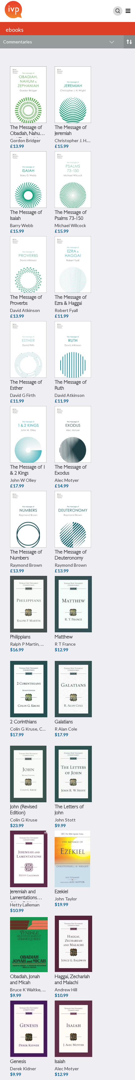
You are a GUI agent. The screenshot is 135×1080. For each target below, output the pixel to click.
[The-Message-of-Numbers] (29, 511)
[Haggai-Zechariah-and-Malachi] (73, 935)
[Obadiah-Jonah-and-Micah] (29, 935)
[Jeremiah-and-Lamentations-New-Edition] (29, 850)
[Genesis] (29, 1020)
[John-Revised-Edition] (29, 766)
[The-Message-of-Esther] (29, 341)
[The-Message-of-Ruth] (73, 341)
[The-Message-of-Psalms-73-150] (73, 171)
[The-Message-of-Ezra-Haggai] (73, 256)
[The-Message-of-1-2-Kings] (29, 426)
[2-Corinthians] (29, 681)
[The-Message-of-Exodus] (73, 426)
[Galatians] (73, 681)
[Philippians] (29, 596)
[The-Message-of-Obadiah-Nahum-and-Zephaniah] (29, 86)
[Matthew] (73, 596)
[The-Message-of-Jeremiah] (73, 86)
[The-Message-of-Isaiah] (29, 171)
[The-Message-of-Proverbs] (29, 256)
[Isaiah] (73, 1020)
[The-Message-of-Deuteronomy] (73, 511)
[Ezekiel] (73, 850)
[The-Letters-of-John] (73, 766)
